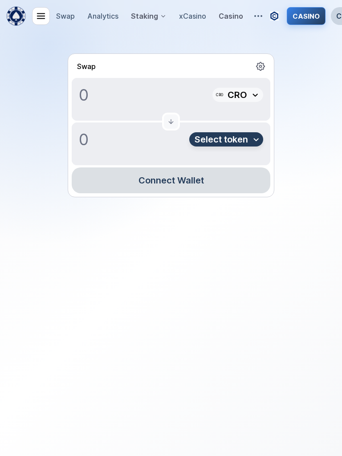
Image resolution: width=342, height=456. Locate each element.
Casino (231, 16)
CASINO (306, 16)
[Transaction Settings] (260, 66)
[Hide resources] (258, 16)
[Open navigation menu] (41, 16)
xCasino (192, 16)
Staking (144, 16)
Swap (65, 16)
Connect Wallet (171, 180)
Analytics (102, 16)
